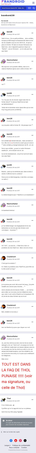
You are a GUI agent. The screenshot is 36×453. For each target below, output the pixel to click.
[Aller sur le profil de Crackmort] (4, 258)
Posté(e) (13, 34)
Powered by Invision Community (18, 450)
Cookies (24, 447)
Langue (7, 445)
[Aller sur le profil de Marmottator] (4, 61)
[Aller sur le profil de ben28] (4, 33)
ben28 (6, 21)
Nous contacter (14, 447)
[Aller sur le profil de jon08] (4, 95)
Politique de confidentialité (21, 445)
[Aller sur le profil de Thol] (4, 400)
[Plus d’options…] (32, 33)
